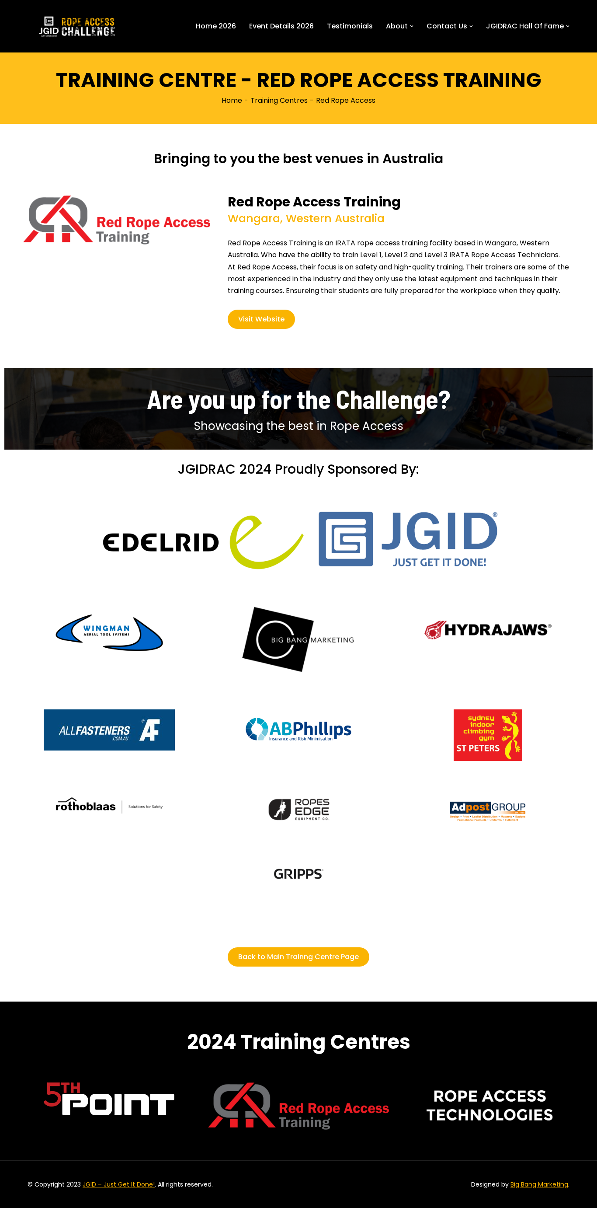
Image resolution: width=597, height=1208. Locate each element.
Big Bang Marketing (539, 1184)
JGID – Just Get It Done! (119, 1184)
